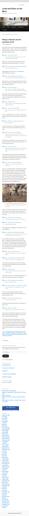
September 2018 (6, 449)
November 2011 (5, 502)
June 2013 (4, 493)
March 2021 (4, 426)
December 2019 (5, 437)
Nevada (22, 334)
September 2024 (6, 415)
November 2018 (5, 448)
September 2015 (6, 481)
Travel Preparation (19, 333)
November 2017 (5, 463)
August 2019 (5, 441)
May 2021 (4, 424)
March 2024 (4, 418)
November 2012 (5, 496)
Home (4, 27)
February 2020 (5, 435)
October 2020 (5, 430)
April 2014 (4, 490)
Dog (16, 331)
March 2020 (4, 433)
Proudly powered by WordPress (14, 513)
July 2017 (4, 470)
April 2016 (4, 476)
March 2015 (4, 482)
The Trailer (5, 30)
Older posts (5, 340)
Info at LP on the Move (7, 382)
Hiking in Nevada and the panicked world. (11, 40)
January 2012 (5, 499)
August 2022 (5, 421)
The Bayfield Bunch (6, 365)
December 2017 (5, 462)
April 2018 (4, 455)
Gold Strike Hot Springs (10, 334)
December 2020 (5, 427)
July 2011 (4, 507)
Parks (3, 333)
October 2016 (5, 471)
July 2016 (4, 474)
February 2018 (5, 459)
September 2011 (6, 504)
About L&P (14, 27)
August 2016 (5, 473)
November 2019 (5, 438)
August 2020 (5, 432)
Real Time (10, 409)
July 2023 (4, 419)
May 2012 (4, 498)
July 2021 (4, 423)
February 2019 (5, 444)
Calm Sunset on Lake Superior (9, 390)
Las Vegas (23, 331)
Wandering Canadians (7, 377)
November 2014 (5, 484)
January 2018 (5, 460)
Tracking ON (15, 409)
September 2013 (6, 491)
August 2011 (5, 506)
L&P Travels (20, 27)
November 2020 (5, 429)
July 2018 (4, 451)
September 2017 (6, 466)
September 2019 (6, 440)
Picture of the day (6, 395)
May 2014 (4, 488)
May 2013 (4, 495)
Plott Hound (7, 333)
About (8, 27)
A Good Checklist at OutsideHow (9, 374)
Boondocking (9, 331)
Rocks (6, 335)
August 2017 (5, 468)
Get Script (6, 409)
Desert (13, 331)
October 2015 (5, 479)
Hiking (19, 331)
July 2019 (4, 443)
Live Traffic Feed (10, 407)
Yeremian (10, 335)
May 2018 (4, 454)
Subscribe (6, 356)
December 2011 (5, 501)
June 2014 (4, 487)
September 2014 (6, 485)
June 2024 (4, 416)
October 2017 (5, 465)
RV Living (13, 333)
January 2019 (5, 446)
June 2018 (4, 452)
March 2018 (4, 457)
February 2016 (5, 477)
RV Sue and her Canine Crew (8, 368)
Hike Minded (4, 371)
